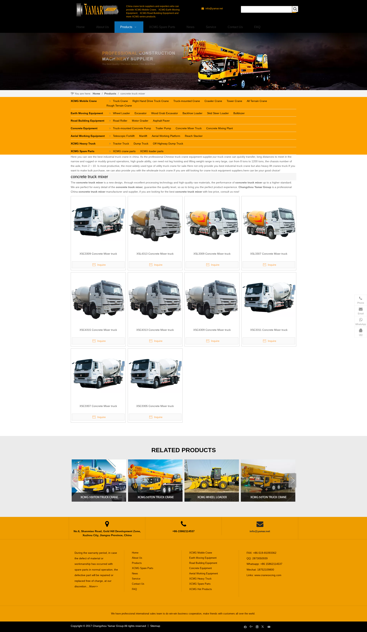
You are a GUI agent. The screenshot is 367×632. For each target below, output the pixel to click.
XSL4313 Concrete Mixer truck (155, 253)
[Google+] (251, 626)
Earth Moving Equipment (87, 113)
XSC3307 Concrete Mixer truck (98, 406)
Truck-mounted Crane (186, 101)
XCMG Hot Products (200, 589)
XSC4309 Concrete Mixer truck (212, 329)
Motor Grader (140, 120)
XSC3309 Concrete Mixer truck (98, 253)
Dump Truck (141, 143)
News (135, 573)
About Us (137, 557)
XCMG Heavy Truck (83, 143)
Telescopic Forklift (124, 135)
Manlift (143, 135)
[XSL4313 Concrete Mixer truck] (155, 223)
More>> (93, 586)
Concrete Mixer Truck (189, 128)
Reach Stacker (194, 135)
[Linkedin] (257, 626)
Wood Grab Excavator (164, 113)
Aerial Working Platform (166, 135)
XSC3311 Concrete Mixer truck (268, 329)
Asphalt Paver (161, 120)
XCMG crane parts (124, 151)
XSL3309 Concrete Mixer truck (212, 253)
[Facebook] (245, 626)
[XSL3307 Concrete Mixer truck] (269, 223)
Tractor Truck (121, 143)
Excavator (141, 113)
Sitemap (155, 625)
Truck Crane (120, 101)
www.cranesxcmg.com (267, 575)
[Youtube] (269, 626)
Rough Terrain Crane (119, 105)
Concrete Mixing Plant (219, 128)
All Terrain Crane (257, 101)
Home (135, 552)
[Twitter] (263, 626)
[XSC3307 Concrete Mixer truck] (98, 375)
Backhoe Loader (192, 113)
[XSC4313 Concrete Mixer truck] (155, 299)
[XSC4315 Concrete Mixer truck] (98, 299)
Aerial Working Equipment (88, 135)
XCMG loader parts (151, 151)
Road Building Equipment (87, 120)
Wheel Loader (121, 113)
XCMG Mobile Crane (84, 101)
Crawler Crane (213, 101)
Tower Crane (234, 101)
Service (136, 578)
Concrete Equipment (84, 128)
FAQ (134, 589)
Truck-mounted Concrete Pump (132, 128)
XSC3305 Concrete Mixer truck (155, 406)
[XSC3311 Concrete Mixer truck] (269, 299)
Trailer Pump (163, 128)
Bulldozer (239, 113)
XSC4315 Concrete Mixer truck (98, 329)
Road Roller (120, 120)
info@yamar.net (260, 531)
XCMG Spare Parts (82, 151)
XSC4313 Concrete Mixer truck (155, 329)
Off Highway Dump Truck (168, 143)
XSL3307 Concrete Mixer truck (268, 253)
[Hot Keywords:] (295, 9)
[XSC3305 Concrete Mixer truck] (155, 375)
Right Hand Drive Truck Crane (150, 101)
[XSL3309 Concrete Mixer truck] (212, 223)
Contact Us (138, 583)
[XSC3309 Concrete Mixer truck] (98, 223)
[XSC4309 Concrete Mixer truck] (212, 299)
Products (137, 563)
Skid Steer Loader (218, 113)
